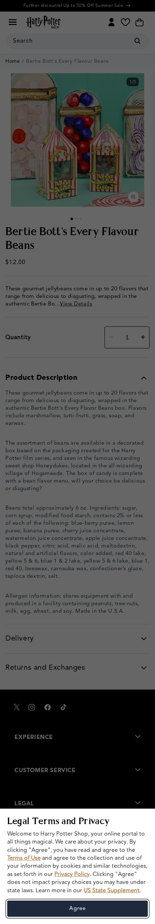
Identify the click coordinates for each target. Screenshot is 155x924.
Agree (77, 908)
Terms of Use (24, 858)
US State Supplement (112, 891)
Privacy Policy (72, 874)
